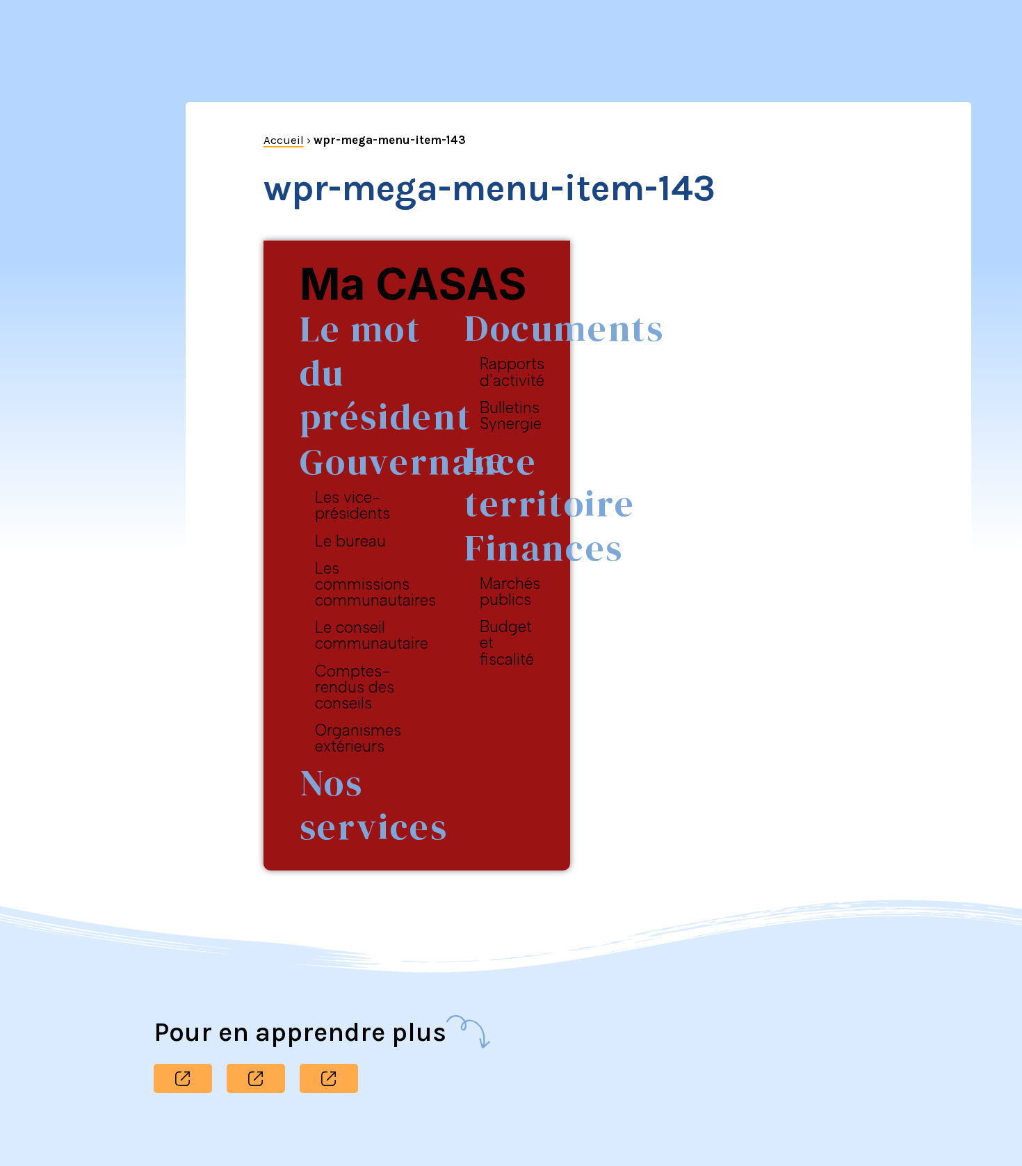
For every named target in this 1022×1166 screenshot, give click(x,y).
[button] (183, 1078)
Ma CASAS (413, 283)
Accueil (283, 140)
